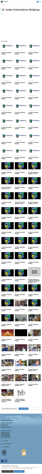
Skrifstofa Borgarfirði (5, 435)
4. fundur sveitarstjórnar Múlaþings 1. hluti (19, 385)
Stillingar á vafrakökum (7, 471)
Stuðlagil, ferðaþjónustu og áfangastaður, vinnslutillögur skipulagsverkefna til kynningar (34, 281)
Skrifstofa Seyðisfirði (5, 434)
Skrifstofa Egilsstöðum (6, 437)
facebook (2, 461)
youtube (5, 461)
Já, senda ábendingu (24, 408)
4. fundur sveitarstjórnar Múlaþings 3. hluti (33, 370)
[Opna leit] (37, 2)
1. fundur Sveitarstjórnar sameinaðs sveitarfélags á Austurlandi (20, 400)
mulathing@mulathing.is (6, 427)
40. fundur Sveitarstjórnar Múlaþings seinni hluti (33, 173)
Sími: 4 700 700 (4, 425)
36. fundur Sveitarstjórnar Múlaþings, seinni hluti (33, 203)
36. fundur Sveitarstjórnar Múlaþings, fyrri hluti (20, 203)
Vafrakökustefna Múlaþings (28, 468)
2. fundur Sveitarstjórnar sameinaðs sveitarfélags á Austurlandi (6, 400)
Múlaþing (3, 5)
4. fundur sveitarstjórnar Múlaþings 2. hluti (6, 385)
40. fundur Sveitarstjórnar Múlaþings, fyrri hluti (6, 188)
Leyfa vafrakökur (19, 471)
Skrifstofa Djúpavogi (5, 432)
